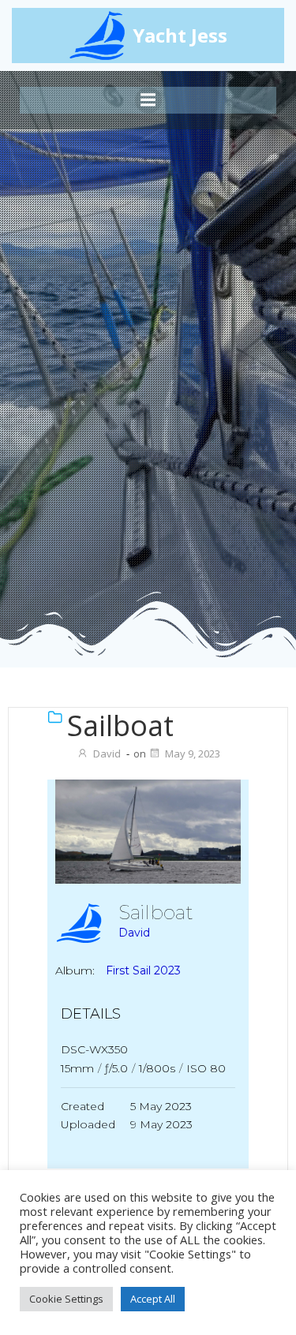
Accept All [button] (152, 1299)
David (107, 753)
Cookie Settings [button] (66, 1299)
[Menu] (148, 100)
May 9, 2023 (192, 753)
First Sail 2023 (143, 970)
